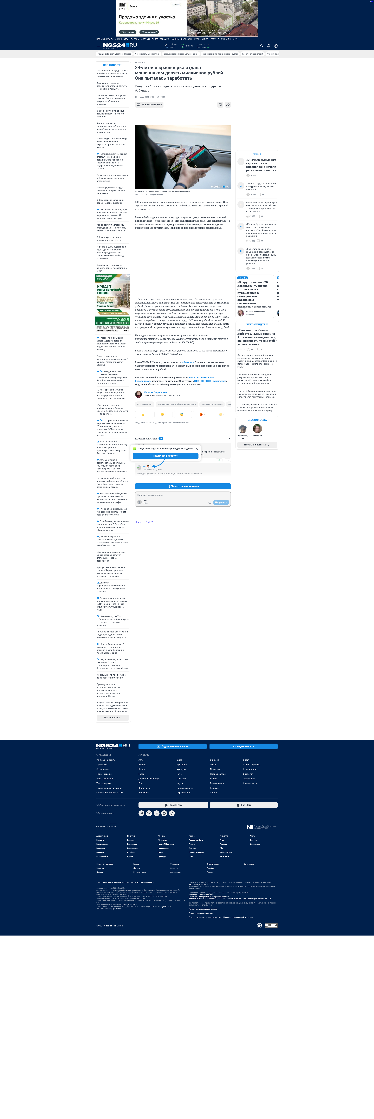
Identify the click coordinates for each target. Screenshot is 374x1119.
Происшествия (218, 774)
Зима (179, 760)
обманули (188, 362)
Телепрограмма (160, 39)
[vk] (149, 813)
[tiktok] (172, 813)
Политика (215, 769)
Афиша (175, 39)
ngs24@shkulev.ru (129, 905)
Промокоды (224, 39)
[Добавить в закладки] (220, 105)
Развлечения (217, 783)
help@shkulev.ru (115, 909)
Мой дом (181, 778)
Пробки (187, 46)
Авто (141, 760)
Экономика (249, 778)
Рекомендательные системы (201, 913)
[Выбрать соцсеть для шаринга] (228, 105)
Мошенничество (144, 404)
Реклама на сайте (105, 760)
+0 (219, 460)
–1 (227, 479)
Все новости (112, 65)
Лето (179, 774)
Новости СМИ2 (144, 522)
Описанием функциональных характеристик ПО (209, 897)
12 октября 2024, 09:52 (144, 97)
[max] (164, 813)
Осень (213, 764)
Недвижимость (104, 39)
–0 (227, 460)
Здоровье (143, 792)
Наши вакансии (104, 778)
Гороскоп (186, 39)
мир (144, 466)
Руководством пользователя (201, 895)
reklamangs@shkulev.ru (198, 884)
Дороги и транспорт (148, 778)
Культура (181, 769)
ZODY (213, 39)
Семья (213, 792)
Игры (236, 39)
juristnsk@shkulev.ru (163, 907)
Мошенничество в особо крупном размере (177, 404)
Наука (180, 783)
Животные (144, 788)
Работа (213, 778)
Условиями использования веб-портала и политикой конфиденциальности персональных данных (230, 899)
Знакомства (122, 39)
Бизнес (142, 764)
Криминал (182, 764)
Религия (214, 788)
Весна (141, 769)
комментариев (151, 104)
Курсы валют (201, 39)
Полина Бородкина (155, 392)
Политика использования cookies (203, 909)
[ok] (157, 813)
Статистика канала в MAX (109, 792)
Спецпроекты (250, 783)
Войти (145, 503)
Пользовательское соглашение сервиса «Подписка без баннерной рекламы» (221, 917)
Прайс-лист (102, 764)
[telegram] (141, 813)
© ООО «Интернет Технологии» (110, 926)
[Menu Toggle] (98, 46)
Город (141, 774)
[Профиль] (275, 46)
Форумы (145, 39)
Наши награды (104, 774)
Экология (248, 774)
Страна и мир (250, 769)
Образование (183, 792)
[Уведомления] (268, 46)
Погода (135, 39)
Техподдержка (103, 783)
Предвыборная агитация (109, 788)
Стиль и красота (251, 764)
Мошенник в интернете (212, 404)
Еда (140, 783)
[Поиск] (261, 46)
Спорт (246, 760)
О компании (102, 769)
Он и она (214, 760)
